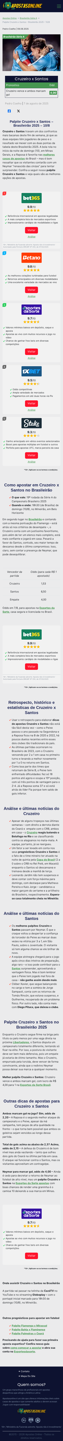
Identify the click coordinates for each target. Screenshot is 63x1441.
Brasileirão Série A (28, 18)
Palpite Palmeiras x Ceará (28, 1333)
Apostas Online (10, 18)
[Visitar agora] (32, 198)
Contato (25, 1371)
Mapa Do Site (28, 1376)
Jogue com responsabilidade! (16, 1404)
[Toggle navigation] (58, 6)
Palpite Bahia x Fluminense (28, 1329)
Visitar (31, 230)
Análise (31, 236)
